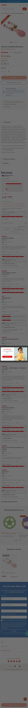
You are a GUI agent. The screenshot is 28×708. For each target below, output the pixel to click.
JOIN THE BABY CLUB (7, 356)
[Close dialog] (26, 348)
